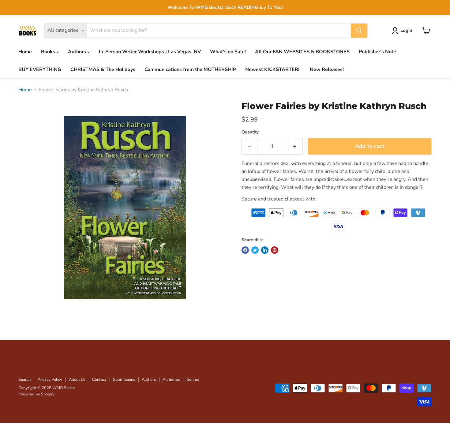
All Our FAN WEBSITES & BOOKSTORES (302, 51)
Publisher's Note (377, 51)
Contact (99, 379)
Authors (77, 51)
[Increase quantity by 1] (295, 146)
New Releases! (327, 69)
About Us (77, 379)
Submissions (124, 379)
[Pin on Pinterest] (274, 250)
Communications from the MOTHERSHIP (190, 69)
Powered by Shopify (36, 394)
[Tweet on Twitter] (255, 250)
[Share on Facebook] (245, 250)
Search (24, 379)
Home (25, 51)
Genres (192, 379)
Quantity (250, 132)
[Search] (359, 31)
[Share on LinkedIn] (264, 250)
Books (48, 51)
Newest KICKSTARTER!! (273, 69)
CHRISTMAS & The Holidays (102, 69)
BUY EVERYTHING (39, 69)
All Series (171, 379)
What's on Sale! (228, 51)
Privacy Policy (49, 379)
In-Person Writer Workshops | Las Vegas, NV (150, 51)
